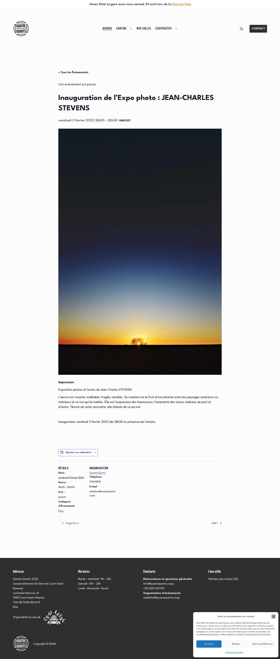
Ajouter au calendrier (79, 452)
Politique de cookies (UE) (223, 579)
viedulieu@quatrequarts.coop (161, 597)
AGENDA (107, 28)
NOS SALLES (144, 28)
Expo (61, 511)
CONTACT (258, 28)
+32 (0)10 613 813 (153, 588)
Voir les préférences (262, 644)
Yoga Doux (72, 523)
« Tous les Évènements (73, 72)
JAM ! (215, 523)
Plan (15, 607)
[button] (273, 616)
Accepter (209, 644)
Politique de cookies (234, 652)
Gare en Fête (181, 4)
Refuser (236, 644)
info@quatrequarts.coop (158, 583)
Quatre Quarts (97, 473)
